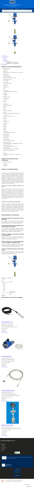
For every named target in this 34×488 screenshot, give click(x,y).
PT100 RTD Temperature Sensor (8, 390)
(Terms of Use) (21, 480)
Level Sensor (6, 60)
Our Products (17, 8)
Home (5, 57)
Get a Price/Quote (5, 63)
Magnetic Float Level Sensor (7, 425)
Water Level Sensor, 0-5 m (7, 322)
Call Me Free (17, 475)
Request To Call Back (5, 56)
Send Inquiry (5, 55)
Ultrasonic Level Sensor (6, 356)
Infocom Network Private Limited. (16, 481)
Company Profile (10, 8)
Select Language (29, 486)
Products (5, 59)
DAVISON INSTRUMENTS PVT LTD (12, 5)
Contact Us (23, 8)
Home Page (4, 8)
